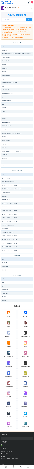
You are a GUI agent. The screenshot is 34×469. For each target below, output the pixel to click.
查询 (29, 19)
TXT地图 (8, 458)
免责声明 (17, 458)
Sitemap (12, 458)
